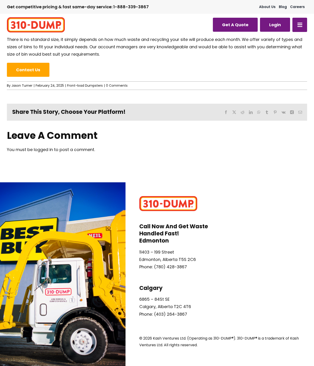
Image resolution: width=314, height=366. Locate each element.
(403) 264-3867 (170, 314)
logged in (43, 149)
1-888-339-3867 (131, 7)
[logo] (36, 19)
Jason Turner (21, 85)
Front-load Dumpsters (85, 85)
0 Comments (117, 85)
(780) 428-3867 (170, 267)
